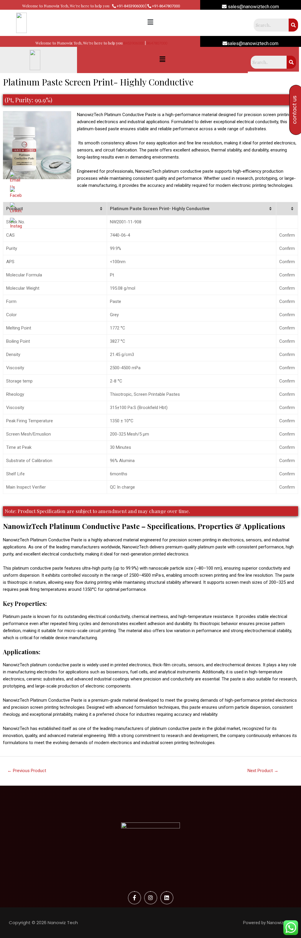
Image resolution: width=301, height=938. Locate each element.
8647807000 (157, 43)
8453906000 (133, 43)
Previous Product (26, 770)
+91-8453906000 (130, 6)
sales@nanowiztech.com (253, 6)
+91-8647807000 (165, 6)
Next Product (263, 770)
